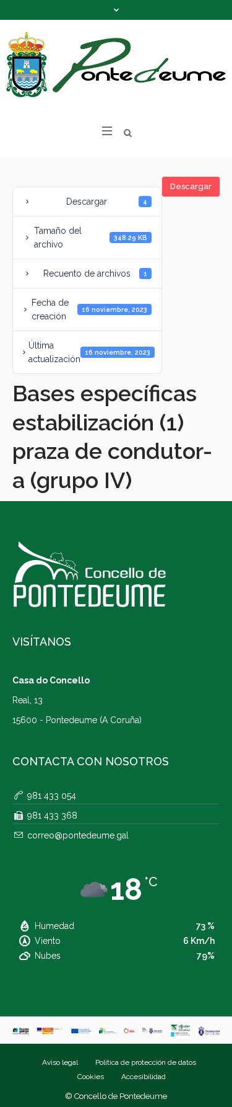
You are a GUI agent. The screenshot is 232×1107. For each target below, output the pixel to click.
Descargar (191, 186)
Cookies (90, 1076)
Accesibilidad (143, 1076)
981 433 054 (51, 796)
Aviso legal (60, 1062)
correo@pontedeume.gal (78, 835)
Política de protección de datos (145, 1062)
